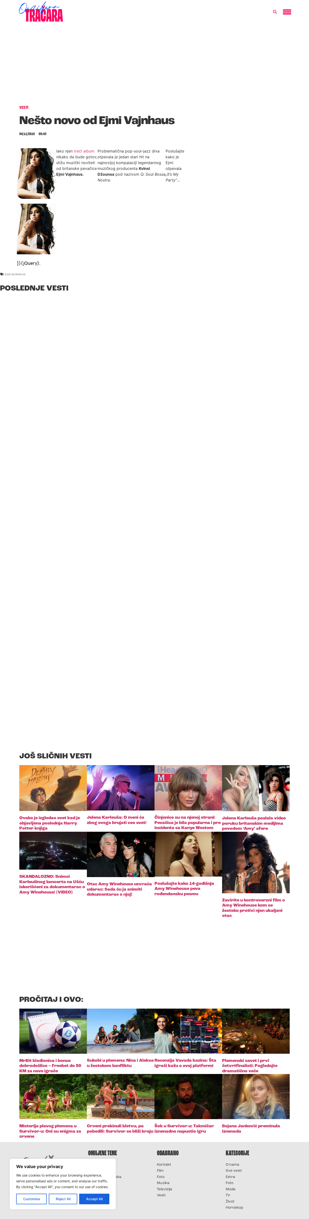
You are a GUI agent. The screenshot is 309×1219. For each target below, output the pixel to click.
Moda (230, 1189)
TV (228, 1195)
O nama (232, 1165)
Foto (161, 1177)
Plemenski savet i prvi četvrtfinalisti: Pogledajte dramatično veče (249, 1066)
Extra (230, 1177)
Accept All (94, 1199)
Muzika (163, 1183)
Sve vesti (234, 1171)
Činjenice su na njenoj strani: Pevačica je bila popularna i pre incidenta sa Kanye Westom (187, 823)
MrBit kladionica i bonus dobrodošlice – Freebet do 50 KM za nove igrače (50, 1066)
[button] (275, 12)
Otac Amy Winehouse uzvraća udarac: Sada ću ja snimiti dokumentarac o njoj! (119, 889)
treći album (84, 151)
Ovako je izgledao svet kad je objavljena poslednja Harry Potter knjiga (49, 823)
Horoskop (234, 1208)
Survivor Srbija (101, 1183)
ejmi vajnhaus (15, 274)
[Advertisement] (154, 66)
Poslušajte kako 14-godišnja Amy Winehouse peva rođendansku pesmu (184, 889)
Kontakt (164, 1165)
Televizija (164, 1189)
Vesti (161, 1195)
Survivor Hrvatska (104, 1177)
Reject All (63, 1199)
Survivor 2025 (100, 1171)
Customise (31, 1199)
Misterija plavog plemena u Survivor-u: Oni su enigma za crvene (50, 1131)
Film (160, 1171)
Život (230, 1202)
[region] (63, 1184)
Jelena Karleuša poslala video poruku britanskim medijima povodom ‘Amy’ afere (254, 823)
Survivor (96, 1165)
